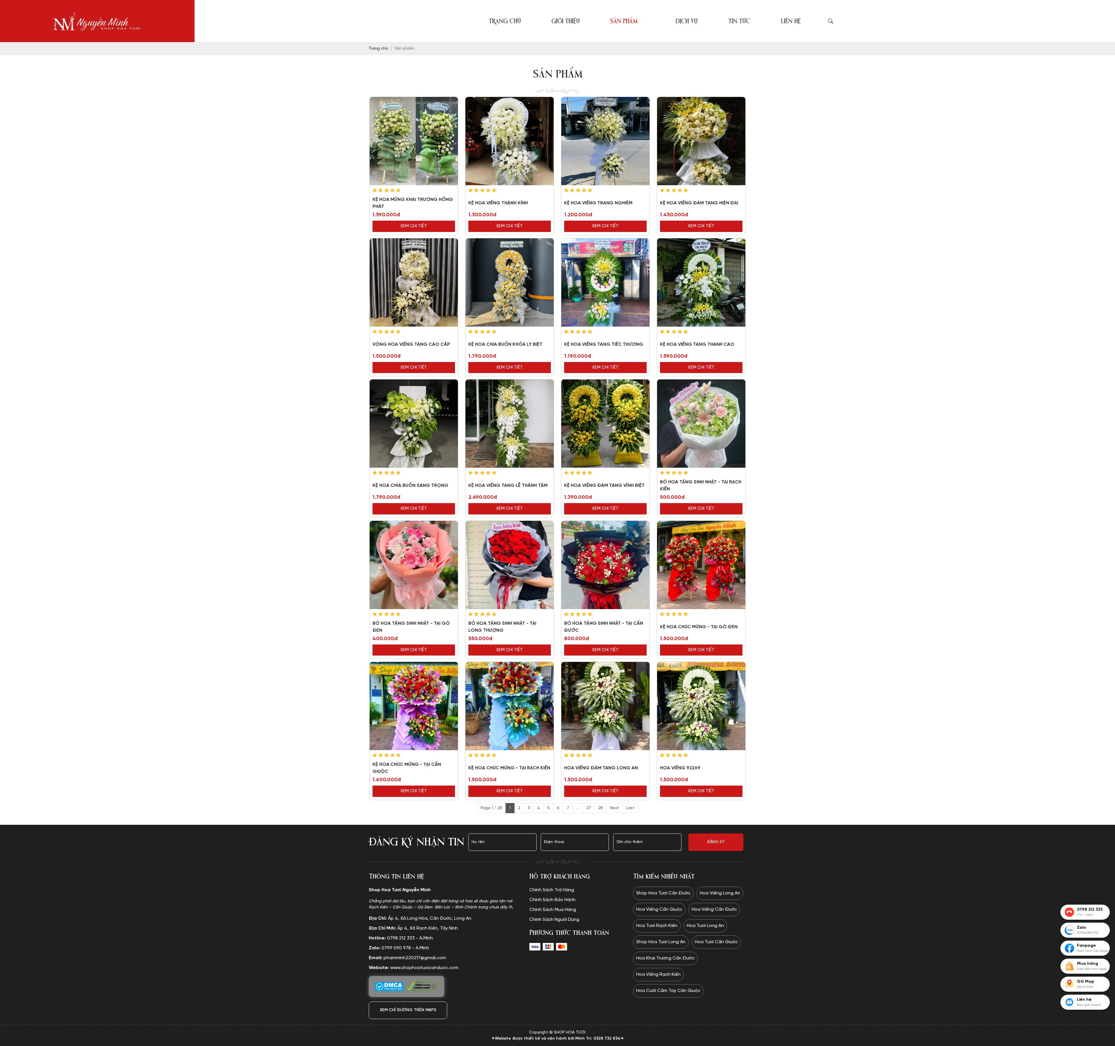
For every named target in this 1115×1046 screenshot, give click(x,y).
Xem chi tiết (413, 226)
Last (630, 808)
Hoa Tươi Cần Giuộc (716, 941)
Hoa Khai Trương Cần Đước (665, 958)
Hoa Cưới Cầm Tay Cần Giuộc (668, 990)
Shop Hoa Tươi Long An (661, 941)
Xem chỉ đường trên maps (408, 1010)
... (577, 808)
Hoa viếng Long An (720, 893)
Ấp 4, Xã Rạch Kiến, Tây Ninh (413, 928)
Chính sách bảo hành (552, 899)
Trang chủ (505, 21)
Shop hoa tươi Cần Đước (663, 893)
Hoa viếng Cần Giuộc (659, 909)
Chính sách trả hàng (551, 889)
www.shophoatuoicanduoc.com (413, 967)
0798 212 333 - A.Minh (401, 938)
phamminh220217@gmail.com (407, 957)
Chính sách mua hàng (552, 909)
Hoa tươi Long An (705, 925)
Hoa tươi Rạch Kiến (656, 925)
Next (614, 808)
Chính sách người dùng (554, 919)
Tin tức (739, 21)
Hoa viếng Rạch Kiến (658, 974)
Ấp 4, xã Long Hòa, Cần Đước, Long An (420, 918)
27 (588, 808)
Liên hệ (791, 21)
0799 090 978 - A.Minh (399, 948)
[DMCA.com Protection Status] (389, 986)
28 (600, 808)
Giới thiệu (565, 21)
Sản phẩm (624, 21)
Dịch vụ (686, 21)
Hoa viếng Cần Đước (714, 909)
